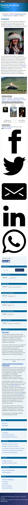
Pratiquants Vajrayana (16, 101)
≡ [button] (26, 1)
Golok (11, 61)
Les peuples (5, 432)
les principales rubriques (8, 434)
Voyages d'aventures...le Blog (9, 463)
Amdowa (4, 98)
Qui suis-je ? (5, 423)
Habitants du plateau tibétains (7, 121)
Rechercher (20, 270)
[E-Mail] (14, 191)
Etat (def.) (5, 332)
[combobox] (8, 270)
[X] (14, 166)
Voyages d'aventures (7, 461)
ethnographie (14, 384)
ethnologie (19, 393)
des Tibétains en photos (21, 121)
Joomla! (2, 499)
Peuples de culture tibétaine (14, 99)
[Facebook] (14, 141)
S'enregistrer (5, 425)
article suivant (22, 105)
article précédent (13, 105)
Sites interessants (6, 472)
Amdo (9, 24)
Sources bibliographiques (8, 470)
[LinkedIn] (14, 216)
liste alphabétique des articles (9, 437)
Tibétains (10, 98)
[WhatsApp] (14, 241)
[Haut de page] (25, 502)
